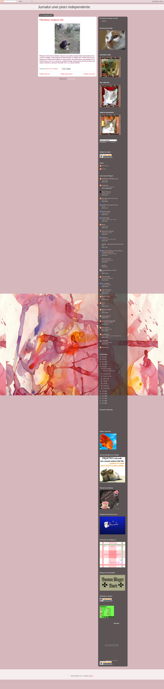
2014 (103, 391)
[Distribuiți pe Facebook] (68, 69)
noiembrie (106, 374)
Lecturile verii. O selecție (108, 187)
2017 (103, 362)
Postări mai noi (44, 74)
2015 (103, 366)
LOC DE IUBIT (106, 277)
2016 (103, 364)
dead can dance (106, 258)
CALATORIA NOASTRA (108, 321)
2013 (103, 393)
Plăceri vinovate (106, 193)
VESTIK (104, 21)
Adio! (103, 298)
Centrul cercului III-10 (107, 322)
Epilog (103, 206)
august (105, 378)
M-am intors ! (105, 180)
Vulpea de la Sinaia (107, 232)
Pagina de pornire (67, 74)
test (103, 272)
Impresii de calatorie (108, 231)
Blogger (91, 676)
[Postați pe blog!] (64, 69)
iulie (104, 381)
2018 (103, 359)
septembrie (106, 376)
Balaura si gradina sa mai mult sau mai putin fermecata (112, 251)
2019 (103, 357)
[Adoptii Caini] (106, 601)
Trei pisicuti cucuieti (107, 342)
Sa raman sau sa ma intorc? (109, 239)
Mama (103, 224)
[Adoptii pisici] (106, 157)
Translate (113, 142)
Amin (103, 303)
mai (104, 383)
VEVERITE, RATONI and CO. (110, 179)
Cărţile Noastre (106, 316)
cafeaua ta (105, 237)
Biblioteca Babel (106, 309)
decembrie (106, 368)
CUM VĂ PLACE (106, 290)
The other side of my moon (110, 198)
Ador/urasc (104, 200)
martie (105, 385)
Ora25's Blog (105, 218)
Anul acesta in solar (107, 329)
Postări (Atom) (71, 79)
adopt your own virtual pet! (112, 660)
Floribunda (105, 185)
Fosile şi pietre (106, 211)
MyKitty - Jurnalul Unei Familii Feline (113, 244)
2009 (103, 403)
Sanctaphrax (105, 334)
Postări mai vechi (89, 74)
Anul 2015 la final (106, 285)
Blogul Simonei (106, 192)
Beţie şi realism (106, 291)
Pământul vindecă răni (51, 19)
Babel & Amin (106, 296)
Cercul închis (105, 226)
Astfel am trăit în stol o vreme (109, 219)
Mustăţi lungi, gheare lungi (110, 205)
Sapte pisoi (105, 347)
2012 (103, 396)
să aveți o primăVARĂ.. (108, 278)
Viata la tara (105, 327)
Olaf (103, 245)
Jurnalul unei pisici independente (64, 7)
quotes (104, 265)
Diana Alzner (105, 165)
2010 (103, 401)
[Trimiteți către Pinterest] (70, 69)
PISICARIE (105, 341)
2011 (103, 398)
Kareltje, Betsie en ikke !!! (109, 270)
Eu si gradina (106, 283)
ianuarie (105, 388)
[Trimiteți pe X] (66, 69)
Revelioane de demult (107, 260)
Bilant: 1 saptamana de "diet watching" (111, 336)
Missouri (104, 169)
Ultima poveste (105, 213)
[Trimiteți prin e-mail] (63, 69)
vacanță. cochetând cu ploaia (109, 253)
